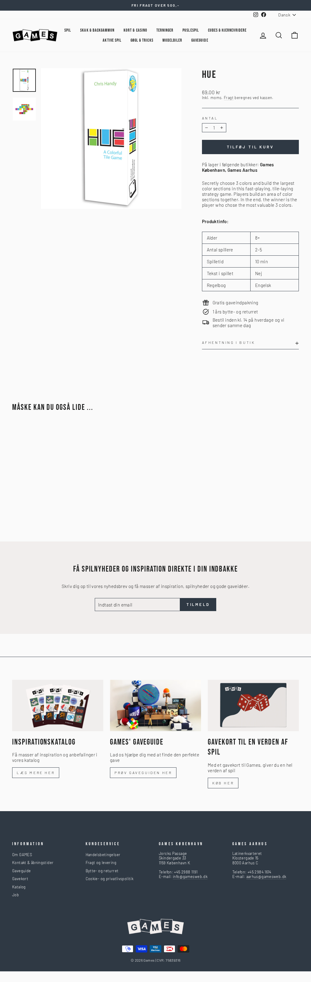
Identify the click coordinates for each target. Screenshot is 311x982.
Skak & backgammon (97, 30)
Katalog (19, 886)
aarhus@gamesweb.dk (266, 876)
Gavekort (20, 878)
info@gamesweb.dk (190, 876)
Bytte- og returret (102, 870)
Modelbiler (172, 40)
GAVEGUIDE (199, 40)
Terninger (164, 30)
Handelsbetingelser (103, 854)
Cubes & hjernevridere (227, 30)
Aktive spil (112, 40)
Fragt (229, 97)
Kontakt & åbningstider (32, 862)
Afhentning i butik (228, 342)
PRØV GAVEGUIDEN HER (143, 772)
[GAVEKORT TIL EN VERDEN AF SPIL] (253, 705)
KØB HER (223, 783)
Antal (210, 118)
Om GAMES (22, 854)
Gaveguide (21, 870)
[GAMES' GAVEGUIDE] (155, 705)
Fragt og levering (101, 862)
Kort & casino (135, 30)
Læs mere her (36, 772)
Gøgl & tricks (142, 40)
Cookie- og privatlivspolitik (110, 878)
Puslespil (191, 30)
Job (15, 894)
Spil (67, 30)
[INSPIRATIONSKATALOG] (57, 705)
